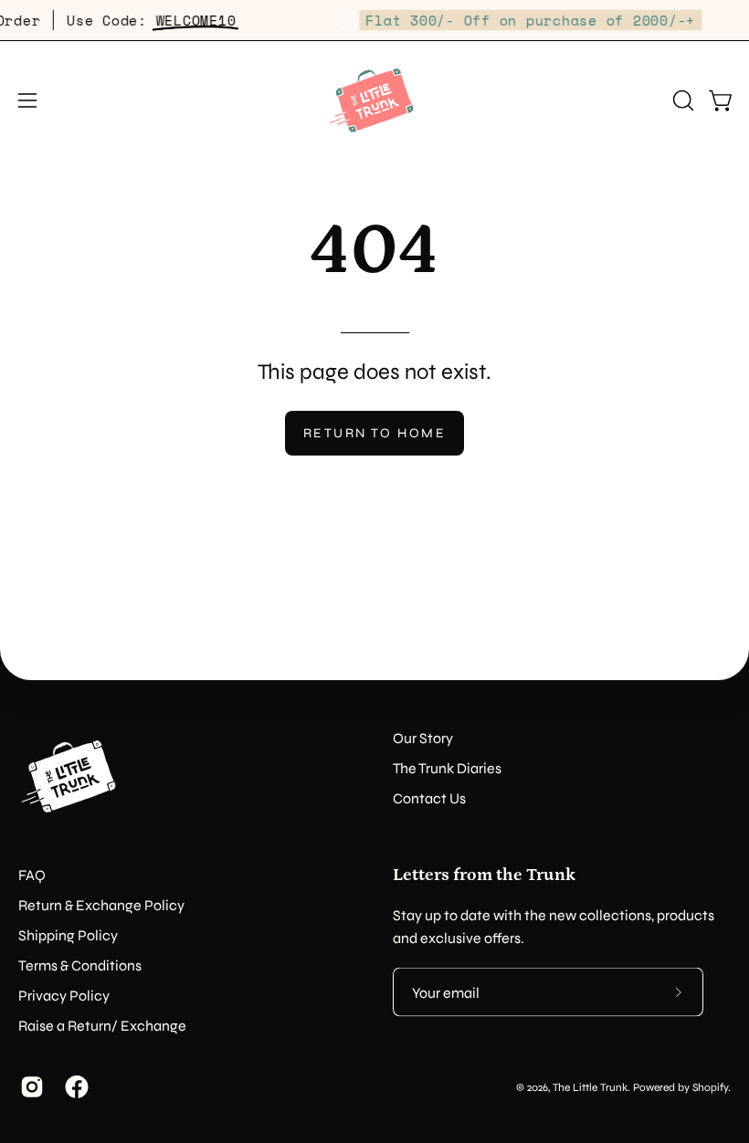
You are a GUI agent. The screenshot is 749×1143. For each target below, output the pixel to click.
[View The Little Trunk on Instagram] (28, 1087)
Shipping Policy (68, 935)
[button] (681, 100)
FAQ (32, 875)
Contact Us (429, 798)
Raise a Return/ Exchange (102, 1025)
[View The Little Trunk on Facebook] (73, 1087)
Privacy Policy (64, 995)
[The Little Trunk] (374, 100)
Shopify (710, 1086)
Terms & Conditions (80, 965)
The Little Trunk (590, 1086)
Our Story (423, 738)
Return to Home (374, 433)
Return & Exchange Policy (101, 905)
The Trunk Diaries (447, 768)
